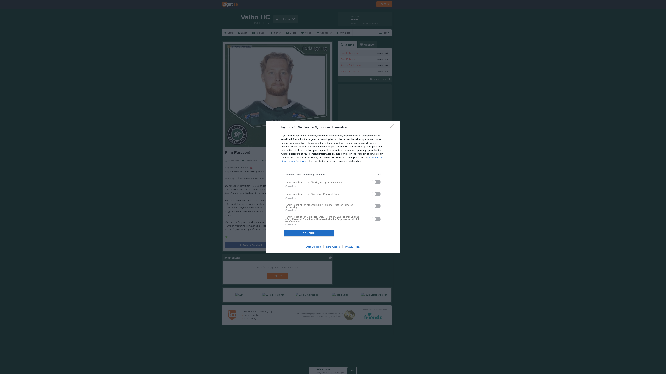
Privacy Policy (352, 246)
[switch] (376, 182)
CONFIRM (309, 233)
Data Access (333, 246)
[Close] (393, 127)
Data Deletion (313, 246)
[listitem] (333, 174)
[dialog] (333, 187)
